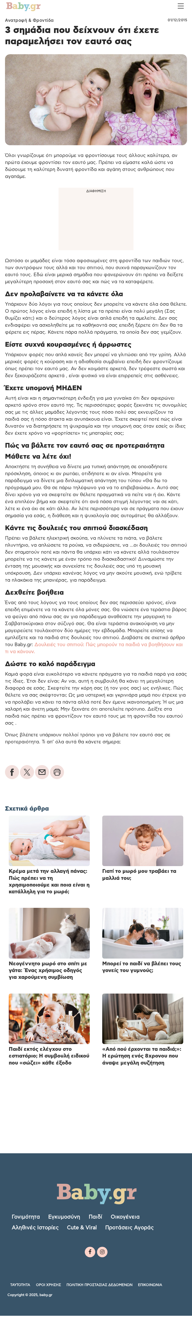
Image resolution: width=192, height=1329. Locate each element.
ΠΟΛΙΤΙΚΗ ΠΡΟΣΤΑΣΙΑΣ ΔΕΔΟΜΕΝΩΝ (99, 1285)
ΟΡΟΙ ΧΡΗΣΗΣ (48, 1285)
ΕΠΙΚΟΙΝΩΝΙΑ (150, 1285)
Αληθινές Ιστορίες (35, 1227)
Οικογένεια (125, 1216)
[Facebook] (90, 1252)
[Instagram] (102, 1252)
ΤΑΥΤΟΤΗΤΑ (20, 1285)
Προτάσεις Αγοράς (129, 1227)
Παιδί (95, 1216)
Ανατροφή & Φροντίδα (29, 20)
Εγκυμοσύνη (64, 1216)
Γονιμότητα (26, 1216)
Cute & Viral (82, 1227)
